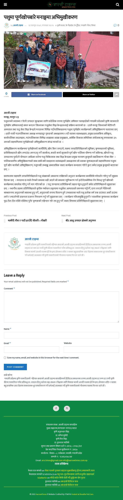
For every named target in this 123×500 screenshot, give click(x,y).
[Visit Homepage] (61, 5)
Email (7, 343)
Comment (9, 288)
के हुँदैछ (77, 25)
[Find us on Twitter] (67, 408)
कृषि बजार (61, 25)
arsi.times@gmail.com (52, 460)
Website (68, 343)
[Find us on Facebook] (56, 408)
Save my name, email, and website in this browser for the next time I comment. (43, 357)
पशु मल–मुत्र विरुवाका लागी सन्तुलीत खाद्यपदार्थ (75, 474)
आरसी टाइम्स (18, 25)
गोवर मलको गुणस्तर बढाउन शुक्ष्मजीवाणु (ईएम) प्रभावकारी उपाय (70, 470)
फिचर (93, 25)
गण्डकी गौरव (85, 25)
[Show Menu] (5, 5)
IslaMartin (42, 478)
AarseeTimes (41, 494)
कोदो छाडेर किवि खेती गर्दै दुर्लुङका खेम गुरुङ (67, 478)
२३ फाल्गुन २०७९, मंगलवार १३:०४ (41, 25)
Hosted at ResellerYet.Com (82, 494)
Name (7, 329)
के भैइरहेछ (69, 25)
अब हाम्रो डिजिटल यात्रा (69, 481)
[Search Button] (117, 5)
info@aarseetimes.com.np (75, 460)
